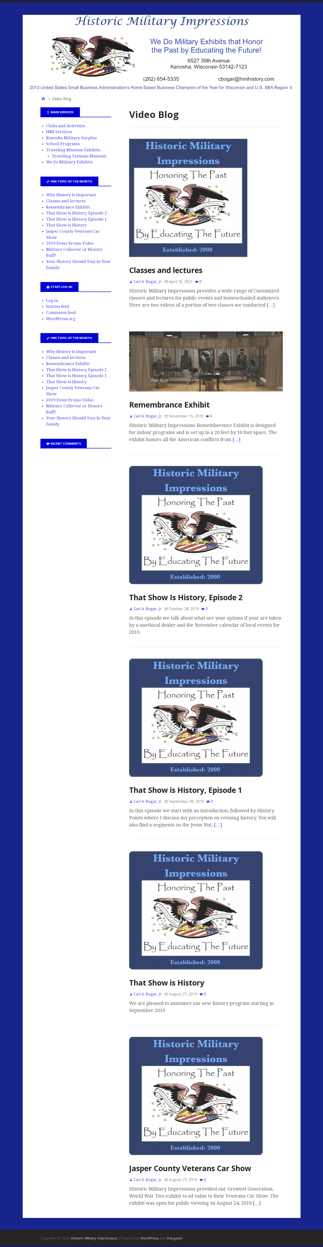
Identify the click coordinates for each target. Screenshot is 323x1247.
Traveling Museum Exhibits (73, 150)
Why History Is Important (71, 194)
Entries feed (57, 306)
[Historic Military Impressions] (162, 52)
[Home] (43, 99)
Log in (52, 300)
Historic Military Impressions (94, 1238)
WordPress (149, 1238)
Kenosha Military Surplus (71, 137)
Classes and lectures (165, 270)
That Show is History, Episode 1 (185, 790)
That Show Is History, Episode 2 (186, 597)
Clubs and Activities (65, 125)
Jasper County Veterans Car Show (190, 1168)
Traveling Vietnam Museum (79, 156)
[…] (271, 305)
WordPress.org (60, 318)
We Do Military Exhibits (69, 162)
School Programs (63, 143)
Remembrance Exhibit (169, 405)
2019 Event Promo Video (70, 243)
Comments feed (61, 312)
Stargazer (175, 1238)
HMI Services (59, 131)
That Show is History (166, 983)
